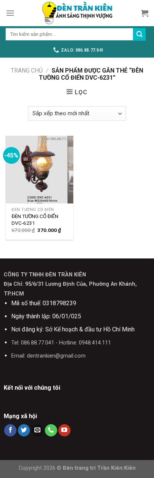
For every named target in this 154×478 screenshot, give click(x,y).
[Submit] (139, 34)
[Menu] (10, 13)
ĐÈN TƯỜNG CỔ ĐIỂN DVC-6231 (35, 219)
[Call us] (51, 430)
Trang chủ (27, 70)
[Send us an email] (37, 430)
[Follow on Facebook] (10, 430)
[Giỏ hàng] (144, 13)
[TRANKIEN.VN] (77, 13)
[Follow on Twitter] (24, 430)
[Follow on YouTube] (64, 430)
